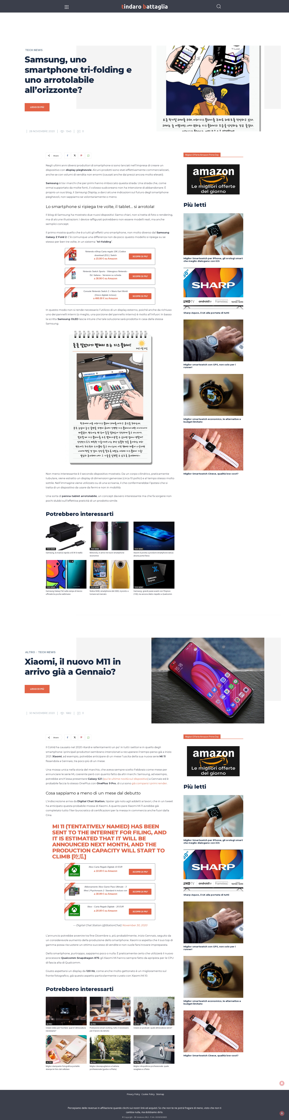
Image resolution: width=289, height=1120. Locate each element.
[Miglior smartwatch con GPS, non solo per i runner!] (213, 340)
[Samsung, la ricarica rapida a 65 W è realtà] (66, 536)
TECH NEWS (34, 50)
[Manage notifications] (282, 1113)
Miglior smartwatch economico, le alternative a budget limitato (212, 420)
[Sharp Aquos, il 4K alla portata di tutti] (213, 289)
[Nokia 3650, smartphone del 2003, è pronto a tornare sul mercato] (110, 574)
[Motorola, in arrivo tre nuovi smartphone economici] (110, 536)
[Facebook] (67, 156)
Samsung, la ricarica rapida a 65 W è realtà (64, 553)
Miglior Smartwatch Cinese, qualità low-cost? (210, 473)
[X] (74, 156)
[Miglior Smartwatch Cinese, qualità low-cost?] (213, 449)
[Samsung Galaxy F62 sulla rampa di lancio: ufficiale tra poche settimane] (66, 574)
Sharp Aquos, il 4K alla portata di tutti (206, 312)
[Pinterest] (81, 156)
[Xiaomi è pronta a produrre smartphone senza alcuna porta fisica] (154, 536)
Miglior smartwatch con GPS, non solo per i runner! (209, 366)
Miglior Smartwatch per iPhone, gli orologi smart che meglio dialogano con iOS (213, 259)
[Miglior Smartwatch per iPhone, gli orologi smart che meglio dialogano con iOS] (213, 234)
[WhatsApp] (88, 156)
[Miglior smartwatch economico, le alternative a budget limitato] (213, 395)
